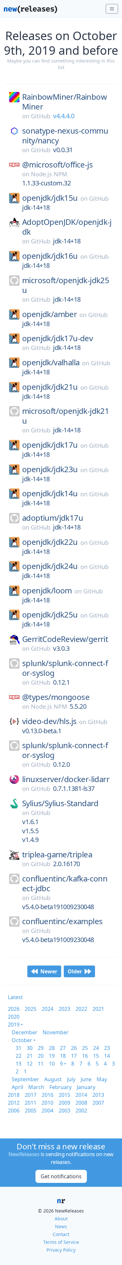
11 (41, 1063)
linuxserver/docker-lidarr (65, 779)
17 (74, 1055)
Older (75, 971)
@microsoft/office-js (57, 164)
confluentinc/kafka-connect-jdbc (64, 883)
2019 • (15, 1024)
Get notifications (61, 1176)
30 (30, 1048)
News (61, 1226)
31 (18, 1048)
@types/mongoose (55, 697)
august (53, 1079)
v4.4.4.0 (63, 115)
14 (107, 1055)
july (71, 1079)
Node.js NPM (49, 174)
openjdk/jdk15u (50, 198)
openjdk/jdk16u (50, 256)
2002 (81, 1110)
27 (63, 1048)
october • (23, 1040)
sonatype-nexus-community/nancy (65, 135)
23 (107, 1048)
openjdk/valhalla (50, 362)
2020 (14, 1016)
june (86, 1079)
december (24, 1032)
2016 (47, 1094)
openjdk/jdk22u (50, 542)
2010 (47, 1102)
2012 (14, 1102)
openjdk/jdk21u (50, 387)
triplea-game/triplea (57, 854)
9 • (63, 1063)
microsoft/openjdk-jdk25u (65, 285)
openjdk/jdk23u (50, 469)
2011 (30, 1102)
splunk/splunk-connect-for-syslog (65, 668)
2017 (30, 1094)
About (61, 1218)
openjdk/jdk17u (50, 445)
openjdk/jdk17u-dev (57, 338)
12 (30, 1063)
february (60, 1087)
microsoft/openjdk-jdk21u (65, 416)
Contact (61, 1234)
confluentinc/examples (62, 921)
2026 (14, 1008)
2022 (81, 1008)
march (36, 1087)
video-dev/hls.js (49, 721)
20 (41, 1055)
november (56, 1032)
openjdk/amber (49, 314)
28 (52, 1048)
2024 (47, 1008)
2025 (30, 1008)
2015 (64, 1094)
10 (52, 1063)
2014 (81, 1094)
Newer (48, 971)
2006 (14, 1110)
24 (96, 1048)
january (86, 1087)
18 (63, 1055)
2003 (64, 1110)
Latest (15, 997)
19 (52, 1055)
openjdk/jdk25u (50, 614)
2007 (98, 1102)
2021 (98, 1008)
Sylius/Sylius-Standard (60, 803)
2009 (64, 1102)
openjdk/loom (47, 590)
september (25, 1079)
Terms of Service (61, 1242)
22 (18, 1055)
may (102, 1079)
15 (96, 1055)
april (17, 1087)
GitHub (40, 116)
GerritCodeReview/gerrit (65, 639)
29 (41, 1048)
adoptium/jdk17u (52, 518)
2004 (47, 1110)
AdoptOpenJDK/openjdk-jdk (67, 227)
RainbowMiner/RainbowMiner (64, 101)
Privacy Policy (61, 1250)
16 (85, 1055)
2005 (30, 1110)
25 (85, 1048)
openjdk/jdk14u (50, 493)
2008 (81, 1102)
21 (30, 1055)
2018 (14, 1094)
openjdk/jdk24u (50, 566)
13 (18, 1063)
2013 (98, 1094)
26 (74, 1048)
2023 (64, 1008)
